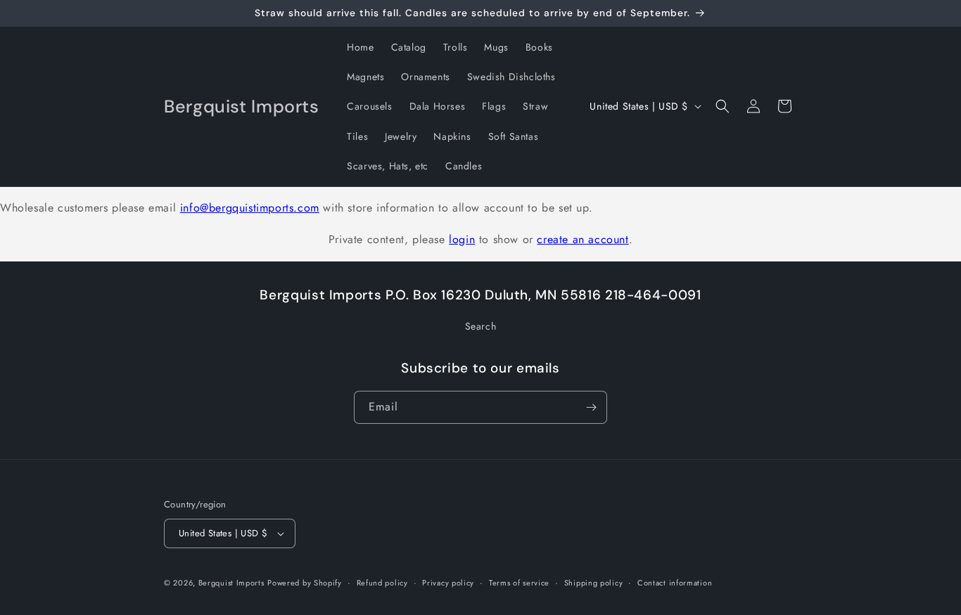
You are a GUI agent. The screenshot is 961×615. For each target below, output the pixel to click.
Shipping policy (593, 582)
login (462, 239)
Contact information (674, 582)
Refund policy (382, 582)
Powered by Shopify (304, 582)
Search (481, 326)
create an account (582, 239)
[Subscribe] (590, 407)
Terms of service (519, 582)
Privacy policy (448, 582)
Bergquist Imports (231, 582)
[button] (722, 106)
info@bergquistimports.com (249, 208)
